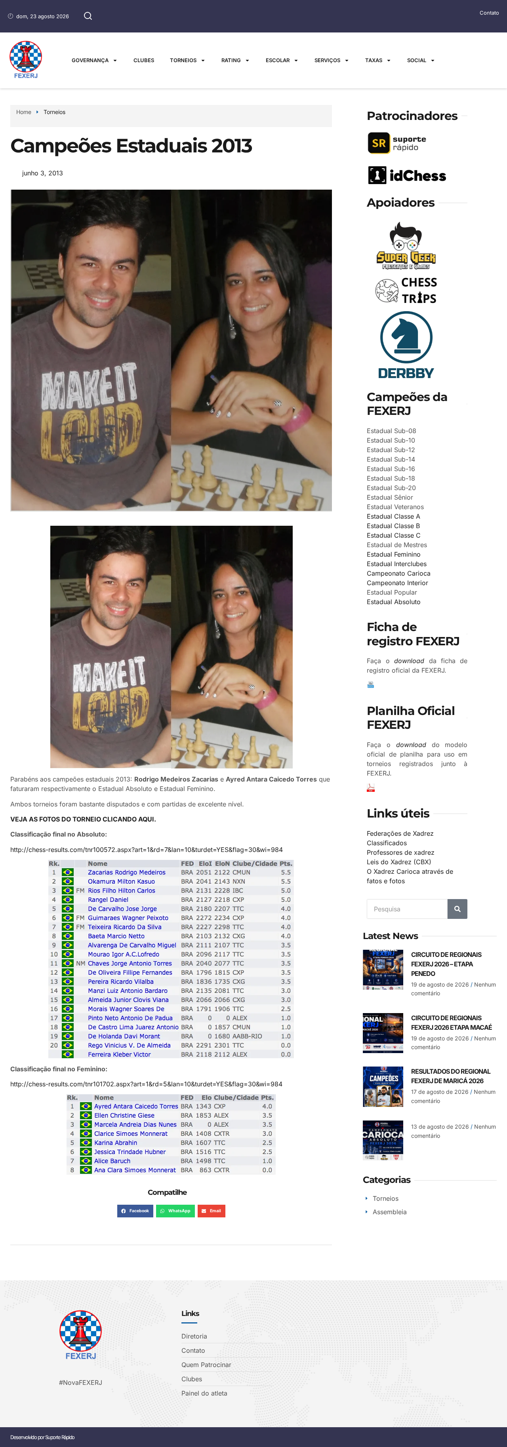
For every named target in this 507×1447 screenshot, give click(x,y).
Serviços (327, 60)
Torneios (183, 60)
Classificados (387, 843)
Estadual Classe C (394, 535)
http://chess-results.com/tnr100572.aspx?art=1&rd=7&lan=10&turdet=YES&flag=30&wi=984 (146, 850)
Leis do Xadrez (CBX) (399, 862)
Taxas (373, 60)
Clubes (143, 60)
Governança (90, 60)
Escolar (278, 60)
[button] (135, 1211)
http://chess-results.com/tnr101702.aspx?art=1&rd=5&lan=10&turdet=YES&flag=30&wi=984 (146, 1084)
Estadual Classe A (393, 516)
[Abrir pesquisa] (88, 16)
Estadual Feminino (394, 554)
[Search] (457, 909)
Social (416, 60)
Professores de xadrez (401, 852)
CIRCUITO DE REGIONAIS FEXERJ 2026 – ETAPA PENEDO (446, 964)
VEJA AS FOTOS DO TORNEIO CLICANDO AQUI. (83, 819)
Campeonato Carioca (399, 573)
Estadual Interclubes (397, 564)
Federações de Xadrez (400, 833)
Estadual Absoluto (394, 602)
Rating (231, 60)
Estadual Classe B (393, 526)
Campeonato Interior (397, 583)
